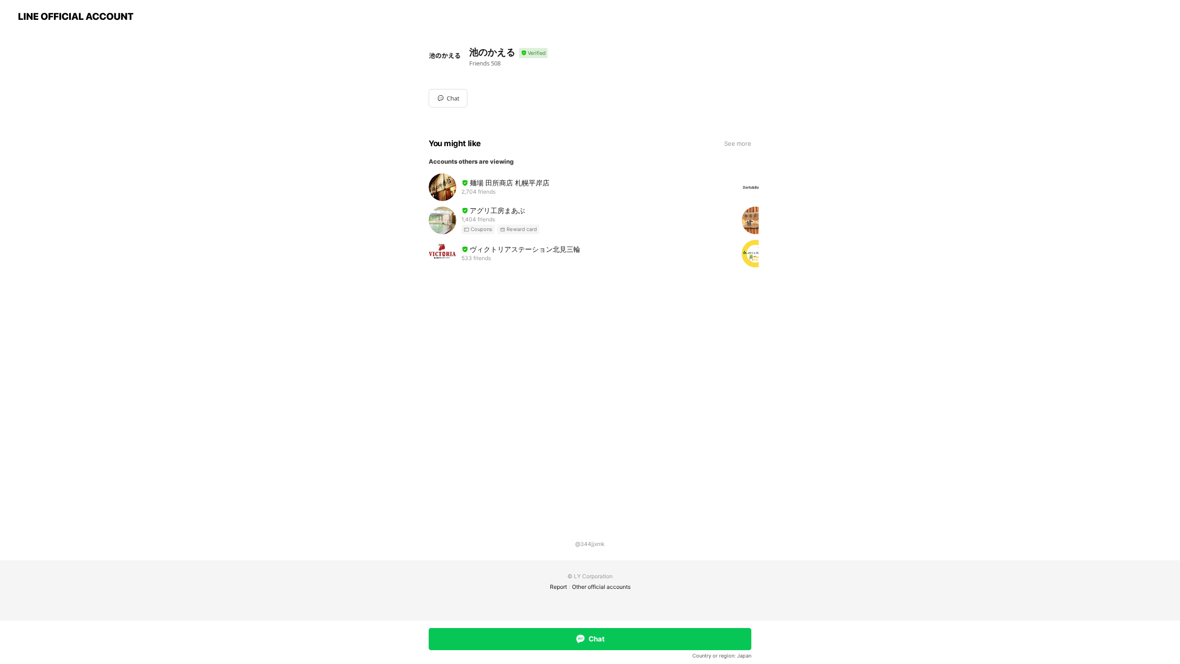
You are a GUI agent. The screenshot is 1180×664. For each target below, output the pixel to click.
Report (558, 586)
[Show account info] (533, 53)
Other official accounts (601, 586)
